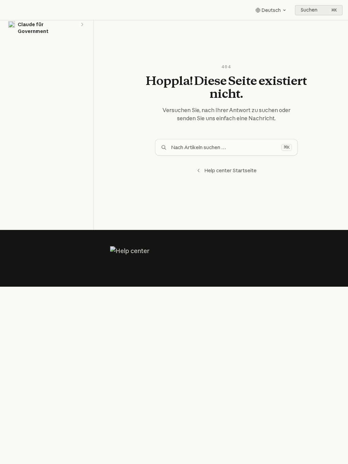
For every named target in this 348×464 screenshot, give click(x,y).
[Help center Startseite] (6, 10)
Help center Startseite (230, 170)
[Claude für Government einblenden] (82, 24)
